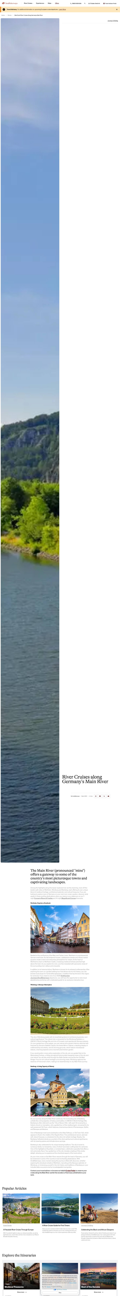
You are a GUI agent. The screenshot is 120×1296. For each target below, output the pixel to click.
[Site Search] (85, 3)
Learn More (62, 9)
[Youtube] (108, 796)
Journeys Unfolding (113, 20)
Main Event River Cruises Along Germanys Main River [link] (28, 15)
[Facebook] (100, 796)
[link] (57, 3)
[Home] (11, 3)
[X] (104, 796)
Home (3, 15)
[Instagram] (96, 796)
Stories (10, 15)
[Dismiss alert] (117, 9)
